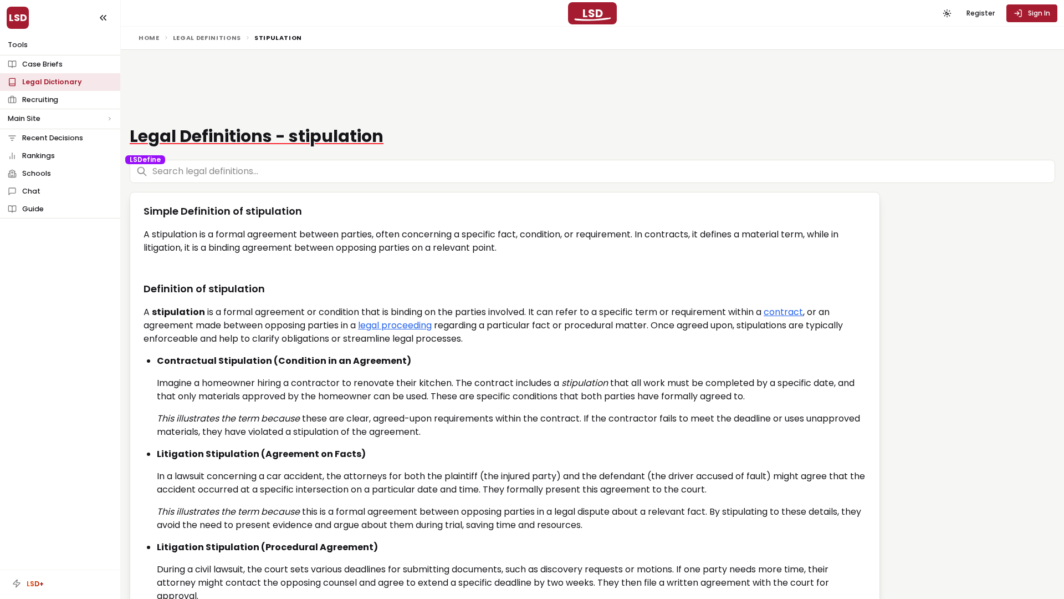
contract (783, 312)
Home (149, 37)
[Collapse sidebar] (103, 18)
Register (980, 13)
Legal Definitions (207, 37)
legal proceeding (395, 325)
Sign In (1039, 13)
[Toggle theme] (947, 13)
